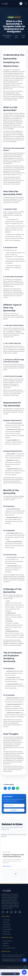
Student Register (6, 924)
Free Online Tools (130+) (10, 948)
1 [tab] (12, 873)
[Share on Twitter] (9, 788)
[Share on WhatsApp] (17, 788)
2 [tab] (14, 873)
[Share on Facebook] (5, 788)
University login (6, 919)
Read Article (6, 866)
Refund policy (6, 945)
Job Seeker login (6, 927)
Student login (6, 922)
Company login (6, 931)
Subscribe (14, 810)
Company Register (7, 934)
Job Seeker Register (7, 929)
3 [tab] (15, 873)
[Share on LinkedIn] (13, 788)
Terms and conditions (7, 941)
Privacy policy (6, 943)
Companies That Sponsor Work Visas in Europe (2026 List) (13, 855)
